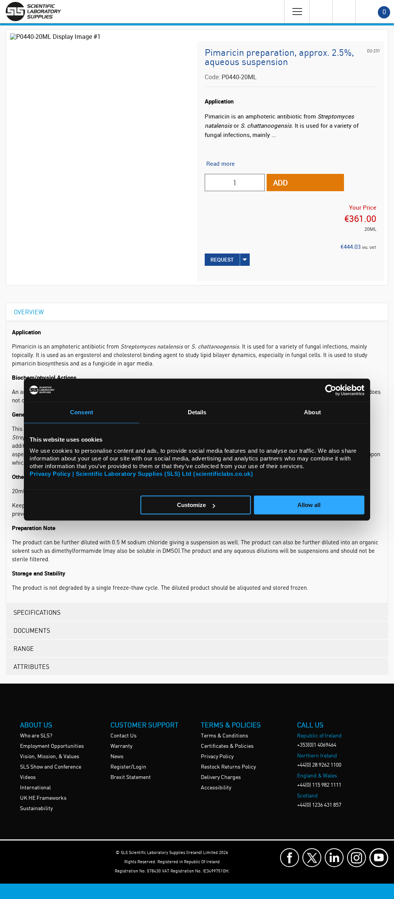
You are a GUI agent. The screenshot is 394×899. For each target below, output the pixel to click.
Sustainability (36, 808)
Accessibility (216, 788)
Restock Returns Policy (228, 767)
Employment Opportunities (52, 746)
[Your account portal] (320, 11)
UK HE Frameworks (43, 798)
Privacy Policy (217, 756)
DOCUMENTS (31, 630)
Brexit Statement (130, 777)
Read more (220, 163)
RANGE (23, 648)
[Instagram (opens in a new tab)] (356, 857)
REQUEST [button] (222, 259)
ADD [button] (280, 182)
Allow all (309, 505)
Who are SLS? (36, 736)
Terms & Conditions (224, 736)
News (117, 756)
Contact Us (123, 736)
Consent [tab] (81, 412)
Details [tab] (197, 412)
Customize (191, 505)
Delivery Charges (221, 777)
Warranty (121, 746)
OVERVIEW (29, 312)
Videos (28, 777)
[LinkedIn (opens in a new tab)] (334, 857)
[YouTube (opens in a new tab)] (378, 857)
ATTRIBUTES (31, 666)
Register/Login (128, 767)
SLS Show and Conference (50, 767)
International (35, 788)
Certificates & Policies (227, 746)
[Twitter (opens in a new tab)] (311, 857)
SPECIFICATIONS (36, 612)
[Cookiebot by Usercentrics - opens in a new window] (330, 390)
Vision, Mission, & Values (49, 756)
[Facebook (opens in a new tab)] (289, 857)
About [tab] (312, 412)
